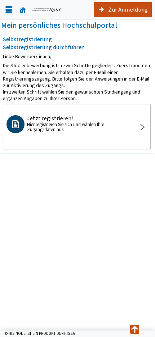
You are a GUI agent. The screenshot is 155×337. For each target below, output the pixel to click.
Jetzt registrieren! (65, 124)
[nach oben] (135, 330)
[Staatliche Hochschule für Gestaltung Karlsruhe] (46, 9)
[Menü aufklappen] (9, 10)
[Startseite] (22, 10)
